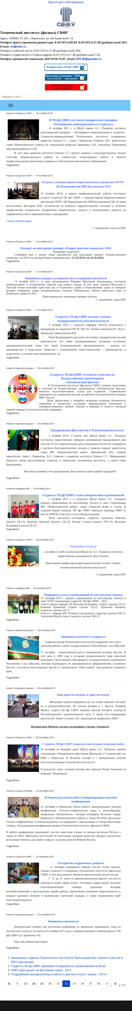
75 (90, 984)
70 (50, 984)
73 (74, 984)
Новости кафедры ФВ (17, 488)
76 (98, 984)
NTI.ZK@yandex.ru (89, 59)
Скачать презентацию (19, 221)
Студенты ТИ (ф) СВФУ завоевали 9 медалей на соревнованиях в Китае (58, 966)
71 (58, 984)
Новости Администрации (19, 368)
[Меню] (11, 105)
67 (25, 984)
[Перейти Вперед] (107, 983)
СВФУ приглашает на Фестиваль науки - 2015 (41, 970)
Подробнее (12, 165)
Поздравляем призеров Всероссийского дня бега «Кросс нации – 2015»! (59, 974)
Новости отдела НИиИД (19, 790)
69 (41, 984)
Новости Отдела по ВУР (19, 113)
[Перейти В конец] (115, 983)
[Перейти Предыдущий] (17, 983)
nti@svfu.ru (18, 46)
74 (82, 984)
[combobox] (22, 96)
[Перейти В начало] (9, 983)
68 (33, 984)
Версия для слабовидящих (66, 2)
